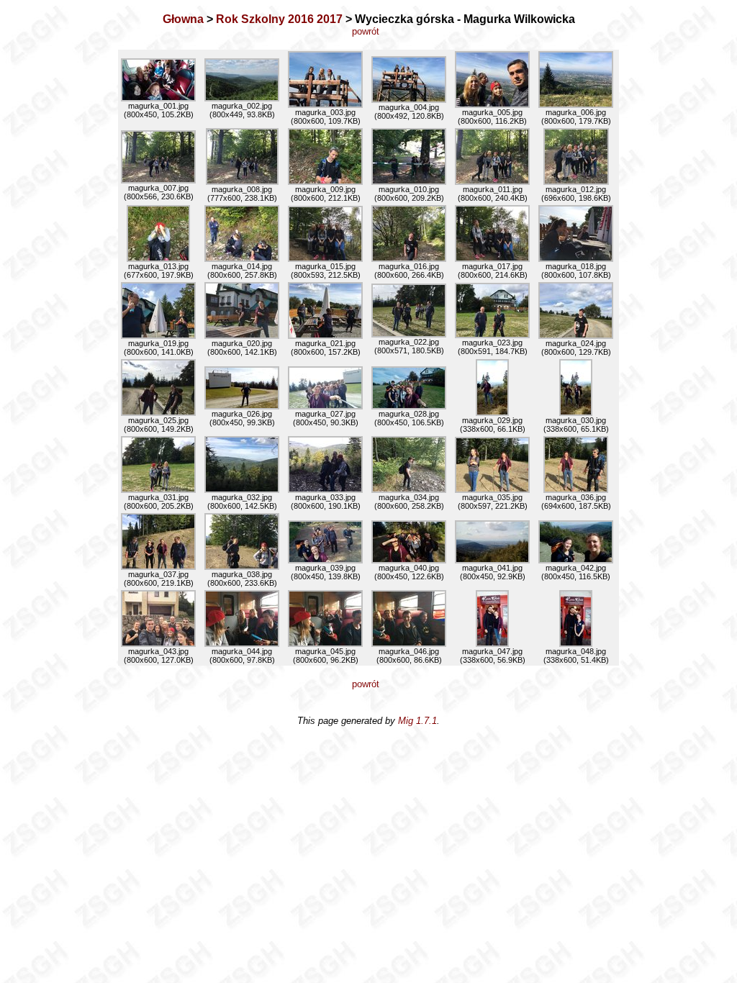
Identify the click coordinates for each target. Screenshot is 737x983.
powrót (368, 31)
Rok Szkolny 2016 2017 (279, 19)
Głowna (183, 19)
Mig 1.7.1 (417, 720)
